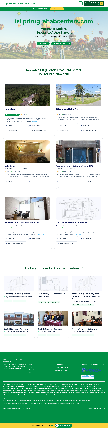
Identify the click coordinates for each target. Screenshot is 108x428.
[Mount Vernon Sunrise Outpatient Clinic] (78, 208)
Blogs (30, 364)
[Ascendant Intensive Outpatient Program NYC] (78, 151)
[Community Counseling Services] (19, 283)
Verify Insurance (33, 367)
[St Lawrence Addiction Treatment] (78, 95)
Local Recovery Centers (61, 370)
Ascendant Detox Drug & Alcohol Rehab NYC (22, 222)
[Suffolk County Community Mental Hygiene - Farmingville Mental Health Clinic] (87, 283)
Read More (35, 121)
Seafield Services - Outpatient (16, 329)
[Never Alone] (27, 95)
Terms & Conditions (93, 408)
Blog (30, 372)
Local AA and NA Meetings (61, 367)
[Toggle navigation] (81, 3)
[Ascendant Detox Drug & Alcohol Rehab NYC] (27, 208)
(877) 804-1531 (92, 2)
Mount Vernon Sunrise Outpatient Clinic (72, 222)
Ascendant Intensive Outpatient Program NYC (74, 166)
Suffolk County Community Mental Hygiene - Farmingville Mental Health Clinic (87, 296)
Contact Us (32, 369)
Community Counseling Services (17, 294)
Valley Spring (10, 166)
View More (54, 255)
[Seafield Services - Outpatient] (19, 318)
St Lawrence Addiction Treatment (69, 109)
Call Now (44, 43)
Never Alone (10, 109)
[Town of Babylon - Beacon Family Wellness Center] (53, 283)
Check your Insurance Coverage (61, 43)
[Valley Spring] (27, 151)
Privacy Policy (102, 408)
